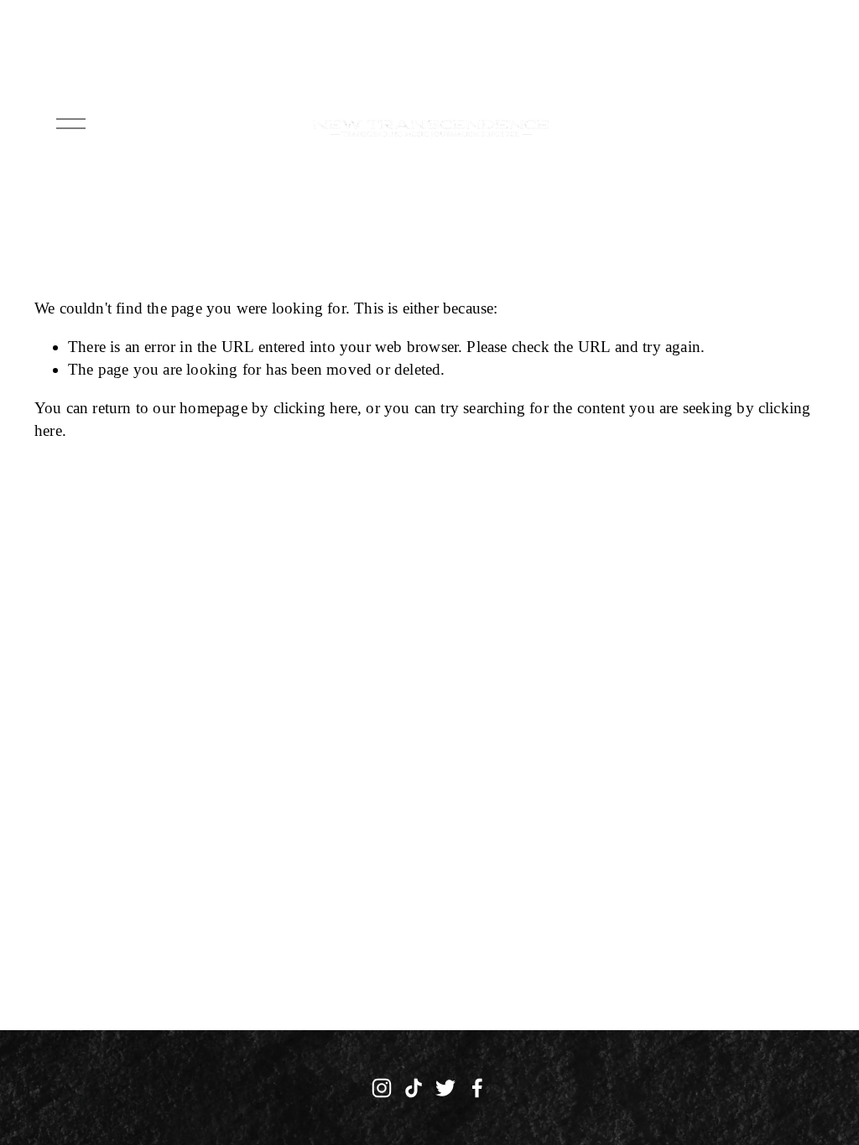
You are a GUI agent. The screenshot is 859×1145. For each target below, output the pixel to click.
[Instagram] (382, 1088)
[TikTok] (413, 1088)
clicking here (315, 408)
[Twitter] (445, 1088)
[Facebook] (477, 1088)
